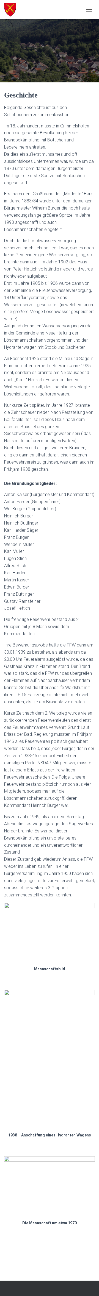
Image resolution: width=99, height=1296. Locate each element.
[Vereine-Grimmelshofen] (12, 9)
